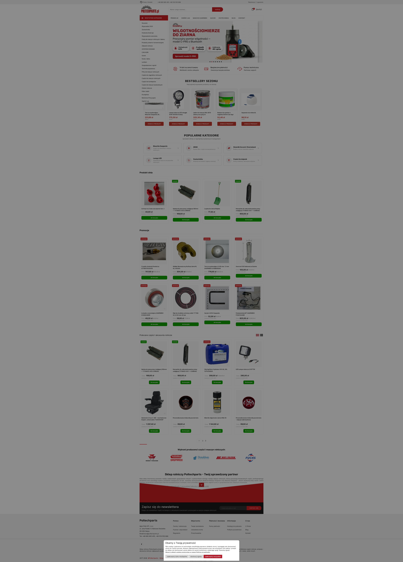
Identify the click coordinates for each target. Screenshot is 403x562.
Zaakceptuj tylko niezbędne (177, 556)
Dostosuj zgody (196, 556)
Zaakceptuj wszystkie (213, 556)
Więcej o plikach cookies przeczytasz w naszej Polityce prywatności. (187, 552)
